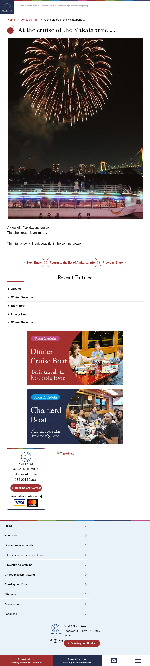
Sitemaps (10, 594)
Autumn (16, 288)
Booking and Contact (28, 487)
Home (8, 525)
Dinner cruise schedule (19, 545)
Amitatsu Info (13, 604)
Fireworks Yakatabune (18, 564)
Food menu (12, 535)
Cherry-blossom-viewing (20, 574)
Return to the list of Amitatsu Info (72, 262)
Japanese (11, 613)
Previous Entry (113, 262)
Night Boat (18, 305)
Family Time (19, 314)
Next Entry (34, 262)
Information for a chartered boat (24, 555)
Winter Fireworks (22, 297)
